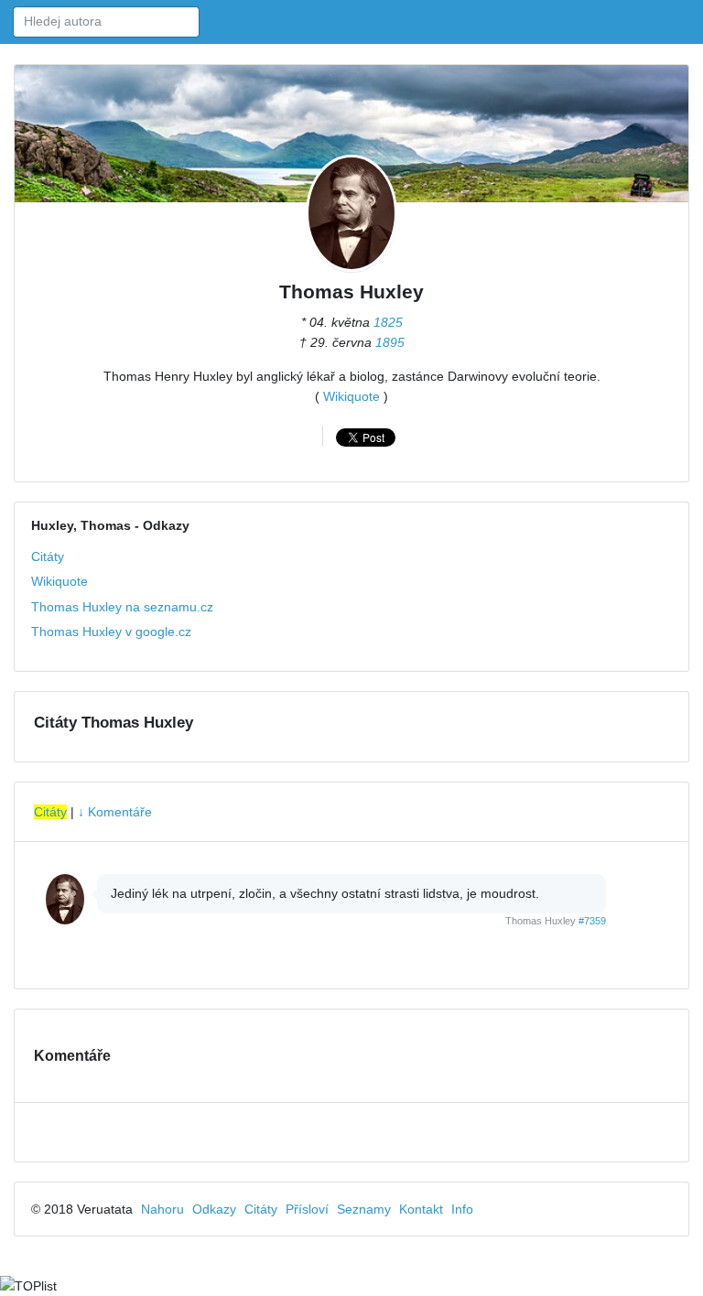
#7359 (592, 920)
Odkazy (214, 1209)
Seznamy (364, 1209)
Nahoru (162, 1209)
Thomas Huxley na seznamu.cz (122, 606)
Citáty (47, 556)
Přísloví (307, 1209)
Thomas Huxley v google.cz (111, 631)
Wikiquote (351, 396)
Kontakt (421, 1209)
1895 (390, 342)
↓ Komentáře (115, 812)
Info (462, 1209)
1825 (388, 322)
